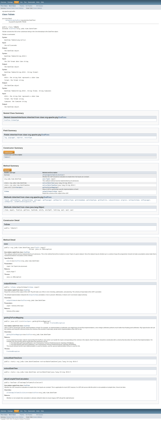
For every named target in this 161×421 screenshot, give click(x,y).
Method (21, 8)
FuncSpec (19, 187)
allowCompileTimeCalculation (52, 175)
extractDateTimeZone (49, 185)
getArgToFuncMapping (49, 187)
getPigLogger (47, 200)
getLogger (37, 200)
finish (6, 200)
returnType (28, 137)
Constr (16, 8)
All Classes (39, 6)
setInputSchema (134, 200)
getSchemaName (80, 200)
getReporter (57, 200)
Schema (6, 191)
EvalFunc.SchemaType (11, 120)
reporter (20, 137)
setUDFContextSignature (22, 201)
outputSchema (47, 191)
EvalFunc (12, 28)
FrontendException (57, 323)
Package (10, 2)
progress (124, 200)
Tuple (48, 179)
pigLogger (11, 137)
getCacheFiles (15, 200)
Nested (8, 8)
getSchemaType (91, 200)
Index (38, 2)
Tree (25, 2)
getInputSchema (27, 200)
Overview (3, 2)
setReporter (8, 201)
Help (42, 2)
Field (12, 8)
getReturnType (68, 200)
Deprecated (31, 2)
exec (44, 179)
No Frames (29, 6)
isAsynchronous (114, 200)
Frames (22, 6)
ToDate (6, 157)
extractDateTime (48, 183)
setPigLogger (145, 200)
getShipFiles (102, 200)
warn (34, 201)
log (5, 137)
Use (21, 2)
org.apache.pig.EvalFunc (12, 20)
